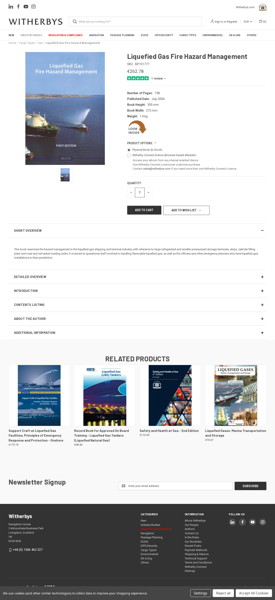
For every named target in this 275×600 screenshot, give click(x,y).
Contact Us (192, 533)
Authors (190, 529)
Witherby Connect (196, 566)
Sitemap (190, 570)
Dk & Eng (234, 35)
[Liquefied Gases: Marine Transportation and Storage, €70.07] (236, 395)
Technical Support (196, 558)
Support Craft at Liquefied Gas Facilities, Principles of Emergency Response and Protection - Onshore (36, 435)
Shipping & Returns (197, 554)
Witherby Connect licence (164, 155)
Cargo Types (187, 35)
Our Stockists (193, 541)
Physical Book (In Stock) (147, 149)
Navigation (96, 35)
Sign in (219, 21)
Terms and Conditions (198, 562)
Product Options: (140, 143)
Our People (191, 524)
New (11, 35)
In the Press (192, 537)
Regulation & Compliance (66, 35)
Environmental (213, 35)
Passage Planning (122, 35)
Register (232, 21)
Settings (200, 593)
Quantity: (134, 183)
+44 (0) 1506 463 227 (28, 550)
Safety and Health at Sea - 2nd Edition (169, 431)
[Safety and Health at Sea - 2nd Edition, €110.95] (170, 395)
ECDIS (144, 35)
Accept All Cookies (254, 593)
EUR (247, 21)
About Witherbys (195, 520)
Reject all (223, 593)
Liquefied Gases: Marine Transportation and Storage (235, 433)
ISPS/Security (164, 35)
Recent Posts (193, 545)
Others (251, 35)
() (264, 21)
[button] (137, 230)
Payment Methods (196, 550)
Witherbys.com (246, 7)
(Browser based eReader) (180, 155)
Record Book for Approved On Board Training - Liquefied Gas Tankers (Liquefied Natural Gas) (101, 435)
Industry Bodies (31, 35)
